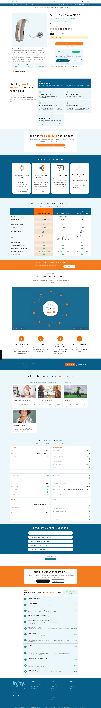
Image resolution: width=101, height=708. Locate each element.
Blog (71, 690)
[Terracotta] (58, 29)
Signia (52, 695)
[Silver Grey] (53, 29)
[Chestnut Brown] (61, 29)
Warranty (72, 695)
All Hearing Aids (54, 684)
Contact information (67, 707)
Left (52, 33)
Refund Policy (34, 686)
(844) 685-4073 (63, 4)
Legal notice (74, 707)
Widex (52, 699)
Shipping (72, 692)
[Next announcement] (88, 7)
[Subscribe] (27, 692)
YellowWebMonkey (32, 707)
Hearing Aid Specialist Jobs (37, 692)
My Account (73, 686)
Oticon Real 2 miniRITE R (82, 213)
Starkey (52, 690)
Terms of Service (35, 690)
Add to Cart (43, 581)
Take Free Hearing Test (50, 145)
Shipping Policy (34, 688)
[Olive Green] (69, 29)
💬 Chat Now (76, 60)
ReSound (53, 697)
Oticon (52, 692)
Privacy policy (39, 707)
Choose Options (69, 266)
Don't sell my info (81, 707)
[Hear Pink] (71, 29)
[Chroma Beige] (51, 29)
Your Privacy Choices (36, 684)
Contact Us (72, 684)
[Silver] (56, 29)
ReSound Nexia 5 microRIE (63, 213)
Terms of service (60, 707)
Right (57, 33)
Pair (63, 33)
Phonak (52, 688)
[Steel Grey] (64, 29)
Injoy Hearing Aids (21, 707)
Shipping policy (52, 707)
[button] (82, 1)
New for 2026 (54, 686)
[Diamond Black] (66, 29)
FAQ (71, 688)
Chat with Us (81, 364)
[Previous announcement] (12, 7)
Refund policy (45, 707)
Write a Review (52, 559)
